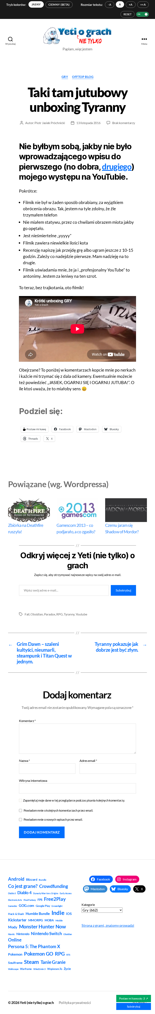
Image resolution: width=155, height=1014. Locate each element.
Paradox (49, 614)
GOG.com (26, 905)
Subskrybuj (123, 590)
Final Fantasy (30, 900)
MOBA (49, 920)
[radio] (36, 4)
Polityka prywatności (75, 1002)
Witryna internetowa (33, 780)
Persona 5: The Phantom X (34, 946)
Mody (12, 927)
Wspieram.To (54, 968)
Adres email (88, 760)
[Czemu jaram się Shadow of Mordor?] (126, 510)
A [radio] (120, 4)
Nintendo (22, 934)
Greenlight (56, 905)
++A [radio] (143, 4)
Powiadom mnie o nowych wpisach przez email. (53, 819)
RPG (59, 614)
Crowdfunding (53, 886)
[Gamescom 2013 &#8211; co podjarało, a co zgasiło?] (77, 510)
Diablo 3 (12, 893)
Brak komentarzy (123, 123)
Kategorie (88, 904)
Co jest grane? (23, 886)
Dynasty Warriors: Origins (45, 893)
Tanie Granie (53, 962)
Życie (67, 968)
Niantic (11, 934)
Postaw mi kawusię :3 (133, 998)
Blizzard (31, 879)
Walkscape (13, 969)
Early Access (66, 893)
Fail (27, 614)
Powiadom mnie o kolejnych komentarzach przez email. (58, 810)
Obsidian (36, 614)
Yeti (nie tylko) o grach (37, 1002)
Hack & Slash (16, 914)
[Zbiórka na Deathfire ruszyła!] (29, 510)
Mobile (59, 920)
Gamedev (12, 906)
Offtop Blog (82, 77)
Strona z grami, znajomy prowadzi (108, 925)
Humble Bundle (38, 913)
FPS (40, 899)
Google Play (43, 905)
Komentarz (27, 721)
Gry (65, 77)
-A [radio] (109, 4)
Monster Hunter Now (42, 926)
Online (14, 940)
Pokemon (15, 954)
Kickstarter (17, 920)
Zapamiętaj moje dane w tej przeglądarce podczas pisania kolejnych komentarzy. (74, 800)
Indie (58, 912)
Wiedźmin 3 (39, 968)
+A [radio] (131, 4)
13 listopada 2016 (88, 123)
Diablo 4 (24, 892)
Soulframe (15, 962)
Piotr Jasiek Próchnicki (50, 123)
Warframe (26, 968)
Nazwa (24, 760)
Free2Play (55, 899)
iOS (68, 913)
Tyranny (69, 614)
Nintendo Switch (46, 933)
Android (16, 879)
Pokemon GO (38, 954)
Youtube (81, 614)
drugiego (116, 166)
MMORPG (35, 920)
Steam (31, 961)
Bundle (42, 879)
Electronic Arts (15, 900)
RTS (68, 954)
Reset (128, 14)
